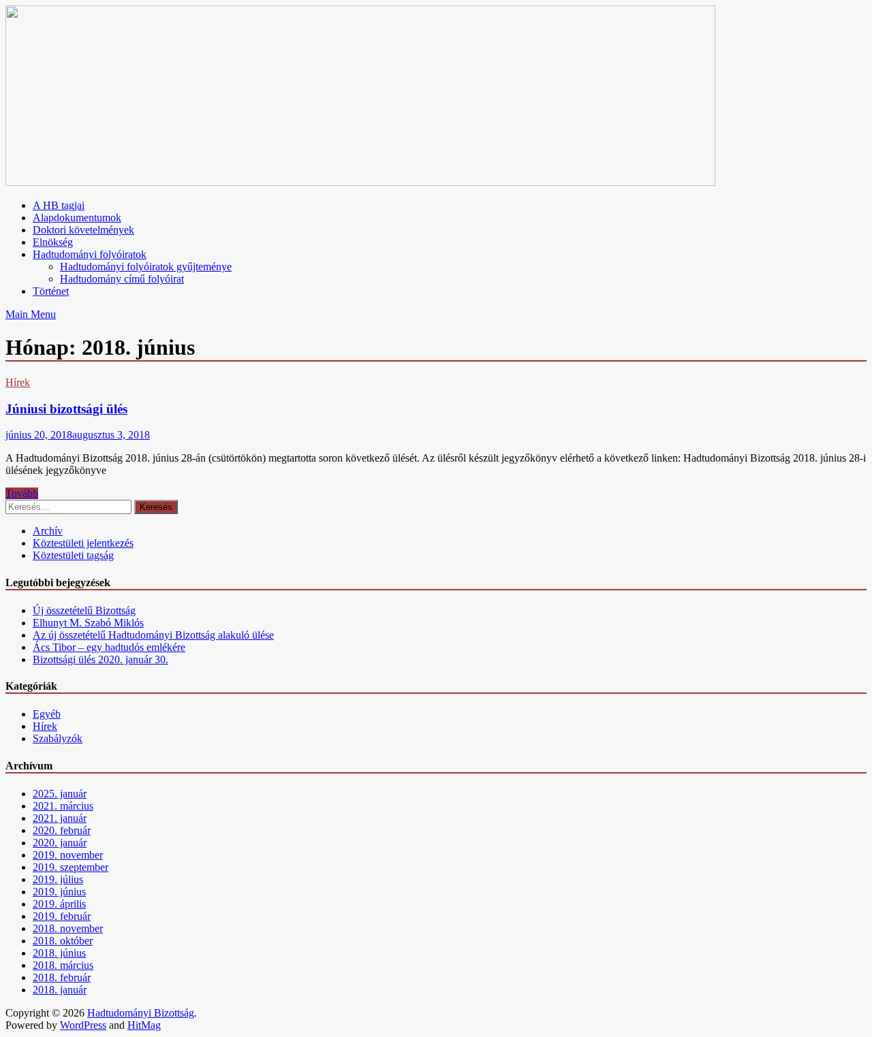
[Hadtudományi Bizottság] (360, 182)
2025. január (60, 793)
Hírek (17, 382)
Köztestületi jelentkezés (83, 543)
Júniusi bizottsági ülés (66, 409)
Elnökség (53, 242)
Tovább (21, 493)
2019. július (58, 879)
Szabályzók (57, 738)
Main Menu (30, 314)
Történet (51, 291)
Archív (48, 531)
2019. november (68, 855)
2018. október (63, 940)
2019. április (59, 904)
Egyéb (47, 714)
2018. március (63, 965)
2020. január (60, 842)
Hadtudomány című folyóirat (122, 279)
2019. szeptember (70, 867)
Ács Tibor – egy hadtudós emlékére (109, 647)
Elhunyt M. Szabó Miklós (88, 622)
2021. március (63, 806)
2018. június (59, 953)
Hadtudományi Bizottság (140, 1013)
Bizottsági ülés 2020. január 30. (100, 659)
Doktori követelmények (83, 230)
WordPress (83, 1025)
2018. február (62, 977)
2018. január (60, 989)
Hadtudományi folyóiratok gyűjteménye (146, 266)
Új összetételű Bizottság (84, 610)
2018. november (68, 928)
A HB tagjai (58, 205)
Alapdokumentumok (77, 217)
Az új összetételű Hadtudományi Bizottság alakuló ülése (153, 635)
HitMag (144, 1025)
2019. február (62, 916)
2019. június (59, 891)
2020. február (62, 830)
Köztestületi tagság (73, 555)
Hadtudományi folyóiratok (89, 254)
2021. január (60, 818)
